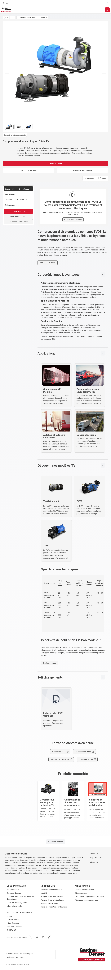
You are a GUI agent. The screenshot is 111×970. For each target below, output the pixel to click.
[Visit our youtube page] (43, 937)
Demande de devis (14, 893)
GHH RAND (11, 930)
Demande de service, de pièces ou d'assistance (20, 897)
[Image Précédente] (7, 71)
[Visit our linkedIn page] (31, 937)
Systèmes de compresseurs (51, 889)
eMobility (44, 893)
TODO (9, 916)
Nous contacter (13, 889)
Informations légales (15, 906)
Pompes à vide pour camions (52, 896)
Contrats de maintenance (84, 889)
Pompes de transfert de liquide (52, 900)
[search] (107, 3)
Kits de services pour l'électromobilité (89, 896)
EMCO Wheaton (13, 920)
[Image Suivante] (104, 71)
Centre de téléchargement (17, 902)
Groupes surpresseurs (49, 903)
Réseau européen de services (86, 900)
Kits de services (81, 893)
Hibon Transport (13, 923)
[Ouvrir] (107, 9)
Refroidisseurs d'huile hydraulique (54, 907)
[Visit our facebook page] (37, 937)
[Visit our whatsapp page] (49, 937)
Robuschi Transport (14, 927)
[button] (73, 274)
